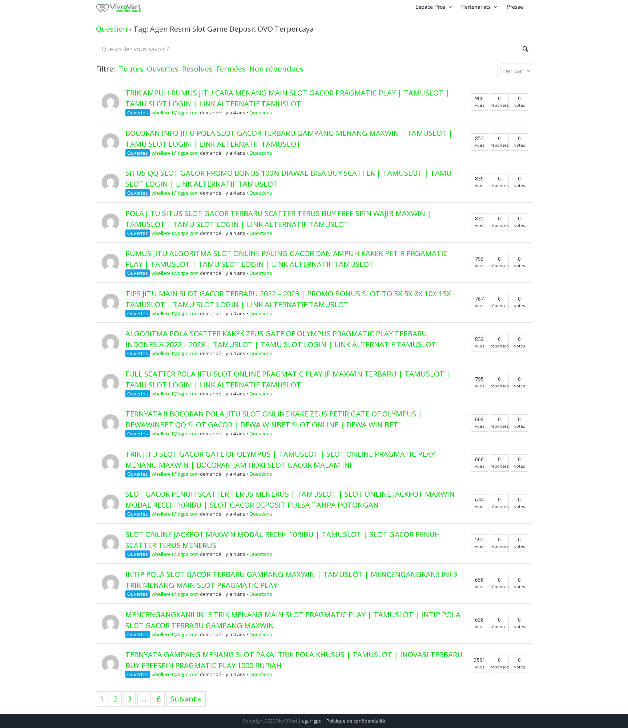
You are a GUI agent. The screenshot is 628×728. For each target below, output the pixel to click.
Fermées (231, 69)
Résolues (197, 69)
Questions (260, 112)
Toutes (131, 69)
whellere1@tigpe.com (175, 112)
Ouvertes (162, 69)
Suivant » (186, 699)
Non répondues (276, 69)
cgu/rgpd (312, 720)
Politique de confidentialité (355, 720)
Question (112, 29)
